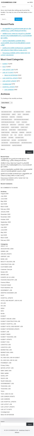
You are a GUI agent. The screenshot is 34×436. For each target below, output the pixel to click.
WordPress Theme (23, 430)
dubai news (26, 114)
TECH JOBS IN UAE (7, 394)
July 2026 (4, 196)
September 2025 (6, 222)
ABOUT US (4, 246)
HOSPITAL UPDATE (8, 87)
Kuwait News (12, 129)
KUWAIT (5, 64)
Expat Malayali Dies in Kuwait (21, 119)
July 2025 (4, 227)
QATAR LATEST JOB (7, 368)
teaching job (5, 135)
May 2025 (4, 232)
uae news (4, 137)
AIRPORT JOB (5, 256)
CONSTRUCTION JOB (7, 264)
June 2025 (4, 230)
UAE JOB (20, 135)
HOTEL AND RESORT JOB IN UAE (11, 300)
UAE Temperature (22, 140)
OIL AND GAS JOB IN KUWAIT (10, 357)
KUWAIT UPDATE (6, 339)
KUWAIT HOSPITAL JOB (8, 324)
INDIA (2, 308)
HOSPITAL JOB (5, 124)
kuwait (27, 124)
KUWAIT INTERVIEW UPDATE (10, 329)
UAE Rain (14, 140)
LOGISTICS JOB (6, 344)
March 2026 (4, 206)
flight (18, 122)
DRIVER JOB (4, 274)
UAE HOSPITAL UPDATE (10, 78)
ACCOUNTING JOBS (7, 249)
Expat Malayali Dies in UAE (8, 122)
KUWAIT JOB (5, 331)
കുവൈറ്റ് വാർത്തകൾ (16, 145)
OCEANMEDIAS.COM (8, 2)
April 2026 (4, 204)
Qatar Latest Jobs (6, 370)
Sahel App (28, 132)
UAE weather (5, 142)
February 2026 (5, 209)
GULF (4, 66)
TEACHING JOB (6, 386)
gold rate (24, 122)
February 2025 (5, 240)
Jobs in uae (21, 124)
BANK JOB (4, 259)
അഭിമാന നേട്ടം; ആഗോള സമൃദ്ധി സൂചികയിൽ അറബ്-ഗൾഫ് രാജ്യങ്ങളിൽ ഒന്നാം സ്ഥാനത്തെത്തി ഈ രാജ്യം (16, 36)
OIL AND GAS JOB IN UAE (9, 360)
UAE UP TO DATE (8, 72)
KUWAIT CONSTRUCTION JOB (10, 321)
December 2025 (5, 214)
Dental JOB (4, 272)
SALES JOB (4, 378)
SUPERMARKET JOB (7, 383)
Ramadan (22, 132)
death (19, 114)
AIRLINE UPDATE (6, 254)
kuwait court (24, 127)
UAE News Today (19, 137)
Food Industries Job (7, 287)
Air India (28, 111)
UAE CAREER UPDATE (8, 396)
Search (3, 149)
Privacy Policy (5, 365)
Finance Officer (5, 282)
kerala (2, 313)
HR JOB (3, 303)
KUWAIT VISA (5, 342)
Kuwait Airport (5, 127)
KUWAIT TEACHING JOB (8, 337)
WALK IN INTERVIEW (11, 75)
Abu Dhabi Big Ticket (7, 111)
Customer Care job (6, 269)
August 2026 (4, 193)
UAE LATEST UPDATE (9, 81)
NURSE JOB (4, 355)
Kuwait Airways (15, 127)
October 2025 (5, 219)
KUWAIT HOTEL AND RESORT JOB (12, 326)
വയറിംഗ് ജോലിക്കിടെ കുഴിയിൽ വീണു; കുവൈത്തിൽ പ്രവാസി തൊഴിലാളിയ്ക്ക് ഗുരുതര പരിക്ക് (15, 43)
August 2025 (4, 224)
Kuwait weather (5, 132)
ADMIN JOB (4, 251)
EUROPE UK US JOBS (7, 277)
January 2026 (5, 211)
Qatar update (5, 373)
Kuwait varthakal (22, 129)
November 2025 (5, 217)
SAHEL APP (4, 376)
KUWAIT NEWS (5, 334)
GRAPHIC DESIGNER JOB (9, 293)
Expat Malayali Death (7, 119)
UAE (11, 135)
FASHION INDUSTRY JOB (9, 280)
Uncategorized (6, 84)
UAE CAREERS (9, 89)
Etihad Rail (19, 116)
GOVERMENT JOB (6, 290)
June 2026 (4, 199)
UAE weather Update (27, 142)
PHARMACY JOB (6, 363)
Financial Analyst (6, 285)
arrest (14, 114)
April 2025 (4, 235)
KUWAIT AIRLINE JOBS (8, 319)
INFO (2, 311)
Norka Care (14, 132)
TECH (2, 391)
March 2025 (4, 237)
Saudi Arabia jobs (6, 381)
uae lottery (28, 135)
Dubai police (5, 116)
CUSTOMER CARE (6, 267)
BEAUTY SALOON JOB (8, 261)
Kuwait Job (4, 129)
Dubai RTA (12, 116)
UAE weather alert (14, 142)
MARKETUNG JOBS (7, 352)
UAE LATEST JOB (8, 69)
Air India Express (6, 114)
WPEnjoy (17, 432)
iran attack (13, 124)
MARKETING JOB (6, 350)
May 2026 (4, 201)
